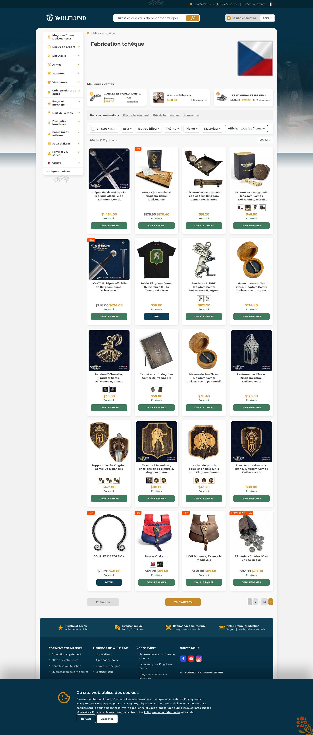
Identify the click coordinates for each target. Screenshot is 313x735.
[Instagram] (199, 659)
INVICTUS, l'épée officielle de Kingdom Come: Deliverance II (109, 287)
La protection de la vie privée (70, 671)
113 (264, 601)
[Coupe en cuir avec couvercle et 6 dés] (240, 207)
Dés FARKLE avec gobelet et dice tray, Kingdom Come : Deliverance (204, 196)
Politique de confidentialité (162, 712)
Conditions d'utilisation (66, 666)
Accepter (107, 719)
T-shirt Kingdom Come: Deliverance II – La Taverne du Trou (156, 287)
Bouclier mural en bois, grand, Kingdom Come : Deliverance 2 (251, 469)
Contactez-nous (204, 4)
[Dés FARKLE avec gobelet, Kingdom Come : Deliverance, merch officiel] (262, 207)
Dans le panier (109, 225)
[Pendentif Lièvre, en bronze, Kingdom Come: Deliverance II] (207, 298)
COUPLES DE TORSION (108, 556)
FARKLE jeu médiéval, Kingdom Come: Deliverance (156, 196)
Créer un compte (254, 4)
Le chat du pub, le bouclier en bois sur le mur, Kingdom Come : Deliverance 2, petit (204, 471)
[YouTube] (191, 659)
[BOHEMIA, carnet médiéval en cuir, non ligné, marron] (160, 389)
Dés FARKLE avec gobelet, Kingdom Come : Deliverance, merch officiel (251, 198)
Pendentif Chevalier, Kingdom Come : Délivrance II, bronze (109, 378)
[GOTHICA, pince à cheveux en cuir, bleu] (160, 564)
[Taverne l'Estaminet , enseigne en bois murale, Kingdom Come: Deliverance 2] (149, 480)
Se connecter (228, 4)
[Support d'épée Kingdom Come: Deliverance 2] (116, 480)
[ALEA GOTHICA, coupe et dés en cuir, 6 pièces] (248, 207)
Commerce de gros (108, 666)
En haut (101, 602)
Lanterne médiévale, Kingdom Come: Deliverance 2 (251, 378)
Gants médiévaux (179, 95)
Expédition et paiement (66, 654)
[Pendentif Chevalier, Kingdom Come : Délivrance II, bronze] (112, 389)
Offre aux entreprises (65, 660)
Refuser (86, 719)
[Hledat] (192, 18)
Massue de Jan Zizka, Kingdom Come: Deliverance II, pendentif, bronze (203, 380)
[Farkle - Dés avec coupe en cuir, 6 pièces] (255, 207)
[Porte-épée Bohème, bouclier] (102, 480)
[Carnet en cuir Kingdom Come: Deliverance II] (153, 389)
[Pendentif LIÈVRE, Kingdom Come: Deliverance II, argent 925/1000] (200, 298)
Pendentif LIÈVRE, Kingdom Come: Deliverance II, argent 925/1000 (204, 289)
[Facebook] (183, 659)
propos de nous (107, 660)
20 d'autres (183, 602)
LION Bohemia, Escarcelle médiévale (204, 558)
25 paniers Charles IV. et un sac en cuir (251, 558)
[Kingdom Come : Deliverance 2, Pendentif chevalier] (105, 389)
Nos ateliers (103, 654)
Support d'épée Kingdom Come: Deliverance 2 (109, 467)
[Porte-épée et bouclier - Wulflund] (109, 480)
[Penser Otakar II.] (153, 564)
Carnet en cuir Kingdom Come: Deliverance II (156, 376)
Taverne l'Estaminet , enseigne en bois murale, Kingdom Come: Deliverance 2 (156, 471)
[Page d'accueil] (88, 33)
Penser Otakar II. (156, 556)
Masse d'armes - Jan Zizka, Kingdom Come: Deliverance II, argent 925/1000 (251, 289)
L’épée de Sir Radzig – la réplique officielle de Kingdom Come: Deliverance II (109, 198)
